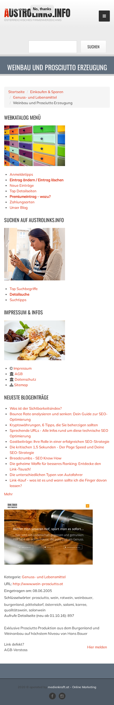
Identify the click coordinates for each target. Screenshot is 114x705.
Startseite (16, 92)
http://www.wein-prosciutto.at (38, 584)
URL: (8, 584)
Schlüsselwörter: (17, 597)
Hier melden (97, 647)
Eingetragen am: (18, 590)
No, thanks (42, 9)
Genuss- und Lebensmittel (35, 97)
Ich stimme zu (16, 9)
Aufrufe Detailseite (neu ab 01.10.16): (35, 615)
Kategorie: (12, 577)
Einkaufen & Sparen (46, 92)
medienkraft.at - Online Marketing (72, 687)
